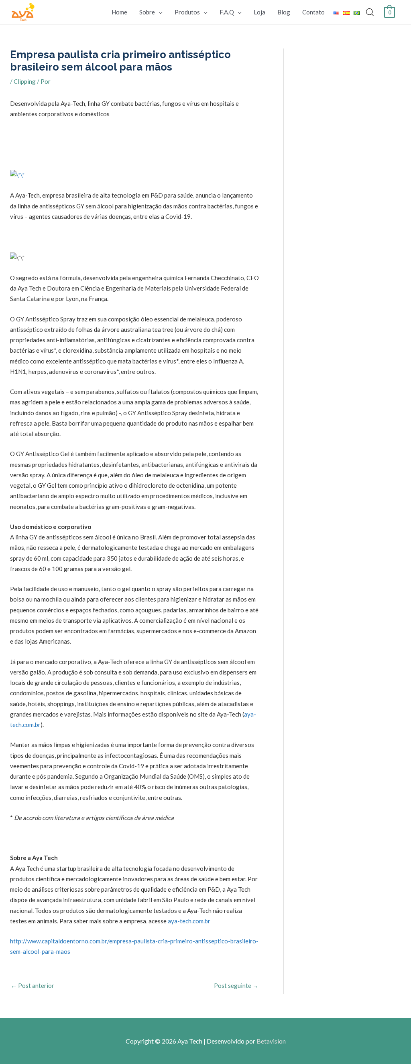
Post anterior (32, 985)
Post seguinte (236, 985)
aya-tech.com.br (189, 921)
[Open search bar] (370, 12)
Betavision (271, 1041)
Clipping (25, 81)
